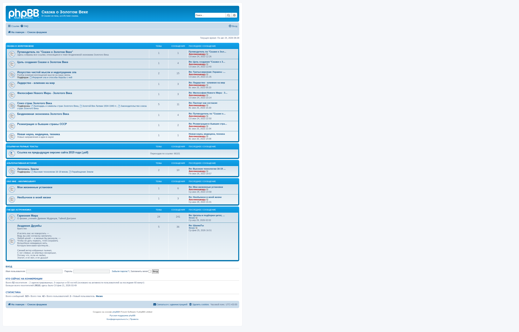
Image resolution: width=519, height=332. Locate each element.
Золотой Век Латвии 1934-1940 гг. (99, 106)
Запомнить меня (139, 271)
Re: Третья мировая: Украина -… (207, 72)
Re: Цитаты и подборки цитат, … (207, 215)
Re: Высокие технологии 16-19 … (207, 169)
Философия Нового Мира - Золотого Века (44, 93)
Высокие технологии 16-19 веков (51, 172)
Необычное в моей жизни (34, 197)
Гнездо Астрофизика (19, 210)
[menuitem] (24, 26)
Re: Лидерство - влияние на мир (207, 82)
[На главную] (24, 13)
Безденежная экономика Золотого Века (43, 113)
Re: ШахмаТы (196, 225)
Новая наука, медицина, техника (38, 134)
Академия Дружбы (29, 225)
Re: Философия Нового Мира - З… (208, 93)
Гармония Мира (27, 215)
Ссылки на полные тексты (22, 146)
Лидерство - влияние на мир (36, 82)
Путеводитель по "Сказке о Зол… (207, 51)
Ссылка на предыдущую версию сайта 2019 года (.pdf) (52, 152)
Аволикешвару (197, 54)
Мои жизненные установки (34, 187)
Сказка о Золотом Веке (20, 46)
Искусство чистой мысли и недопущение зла (46, 72)
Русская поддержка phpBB (122, 315)
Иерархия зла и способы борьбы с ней (52, 77)
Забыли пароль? (120, 271)
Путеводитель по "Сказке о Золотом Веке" (45, 51)
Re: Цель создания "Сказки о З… (207, 62)
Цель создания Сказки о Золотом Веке (42, 62)
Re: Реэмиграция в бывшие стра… (208, 124)
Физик (192, 218)
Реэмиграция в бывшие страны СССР (42, 124)
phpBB (116, 312)
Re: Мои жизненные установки (206, 187)
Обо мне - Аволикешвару (21, 181)
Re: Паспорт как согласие (203, 103)
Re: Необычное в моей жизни (205, 197)
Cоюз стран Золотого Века (34, 103)
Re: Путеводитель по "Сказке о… (207, 113)
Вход (9, 266)
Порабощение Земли (82, 172)
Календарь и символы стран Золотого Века (56, 106)
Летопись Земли (28, 169)
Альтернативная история (21, 163)
